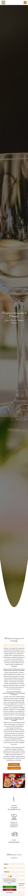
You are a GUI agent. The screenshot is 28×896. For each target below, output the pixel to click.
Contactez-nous (15, 768)
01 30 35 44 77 (14, 826)
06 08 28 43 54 (14, 825)
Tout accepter (9, 887)
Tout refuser (10, 889)
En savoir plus (14, 764)
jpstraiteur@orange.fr (14, 842)
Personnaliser (9, 892)
